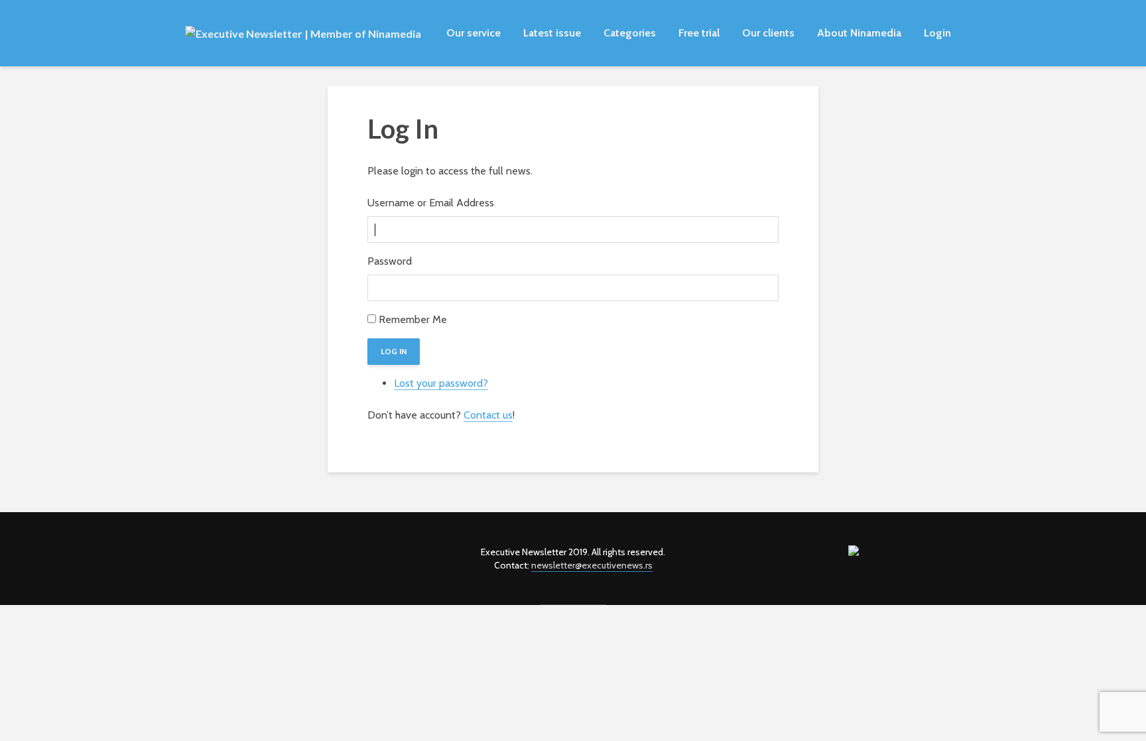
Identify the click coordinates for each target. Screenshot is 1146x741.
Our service (473, 33)
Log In (394, 351)
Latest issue (552, 33)
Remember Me (413, 319)
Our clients (768, 33)
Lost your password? (441, 383)
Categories (630, 33)
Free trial (699, 33)
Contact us (488, 415)
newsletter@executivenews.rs (592, 565)
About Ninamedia (859, 33)
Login (937, 33)
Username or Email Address (430, 202)
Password (389, 261)
